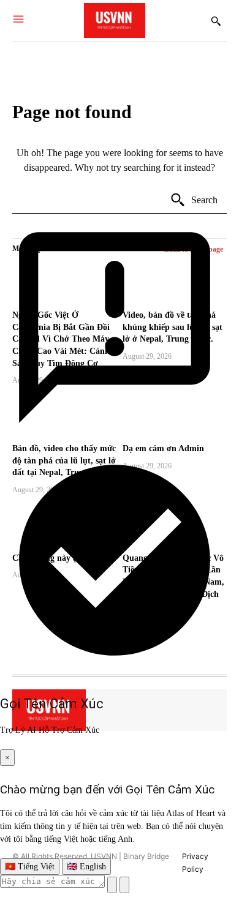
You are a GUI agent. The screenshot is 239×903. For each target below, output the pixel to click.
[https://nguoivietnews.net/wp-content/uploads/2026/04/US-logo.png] (114, 20)
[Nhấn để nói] (112, 885)
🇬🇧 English (86, 866)
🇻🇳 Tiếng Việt (30, 866)
